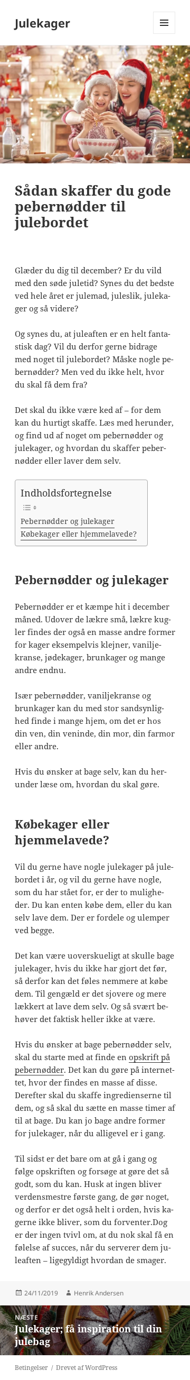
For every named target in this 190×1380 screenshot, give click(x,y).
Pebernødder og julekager (68, 521)
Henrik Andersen (99, 1293)
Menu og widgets (164, 33)
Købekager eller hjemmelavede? (79, 534)
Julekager (42, 23)
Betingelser (31, 1367)
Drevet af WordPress (86, 1367)
